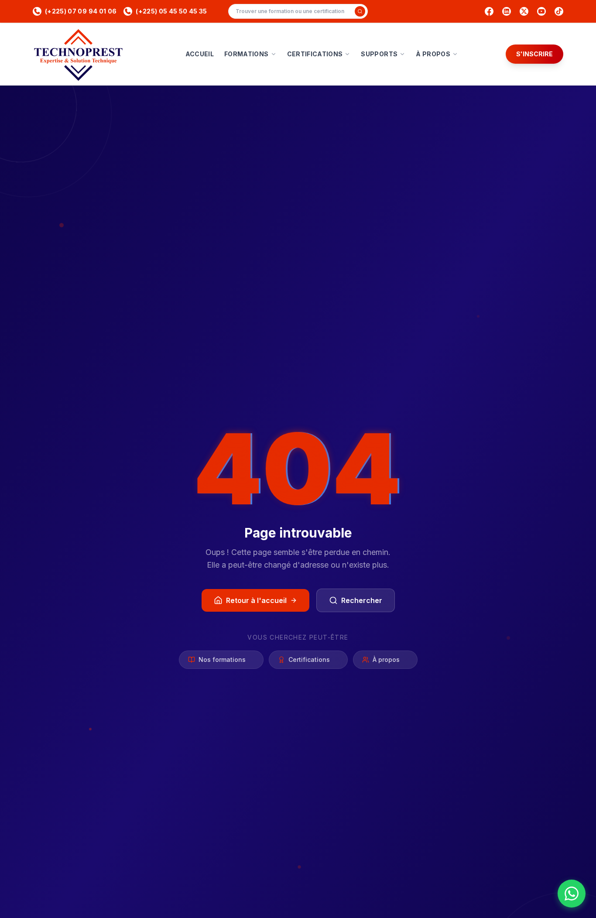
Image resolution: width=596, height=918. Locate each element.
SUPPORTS (379, 54)
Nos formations (222, 659)
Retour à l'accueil (256, 600)
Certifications (309, 659)
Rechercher (361, 600)
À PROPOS (433, 54)
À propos (386, 659)
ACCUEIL (199, 54)
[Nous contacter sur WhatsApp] (572, 894)
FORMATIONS (246, 54)
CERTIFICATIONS (315, 54)
